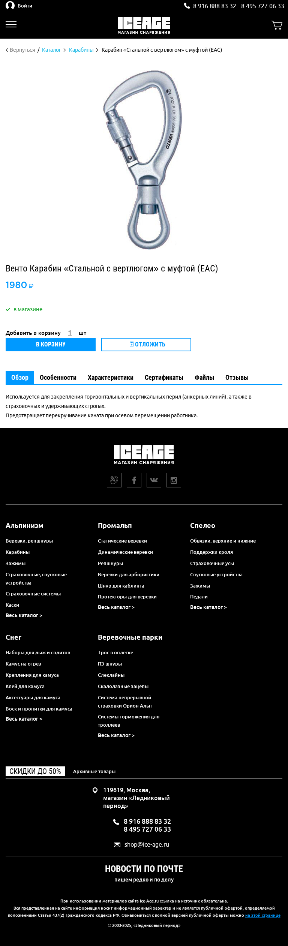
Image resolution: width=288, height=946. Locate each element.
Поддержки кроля (211, 552)
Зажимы (16, 563)
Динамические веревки (125, 552)
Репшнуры (110, 563)
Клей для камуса (25, 686)
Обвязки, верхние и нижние (223, 540)
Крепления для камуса (32, 675)
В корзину (51, 344)
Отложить (149, 344)
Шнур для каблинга (121, 585)
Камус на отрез (23, 663)
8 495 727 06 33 (262, 6)
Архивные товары (94, 771)
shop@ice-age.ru (146, 844)
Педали (199, 596)
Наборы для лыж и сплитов (38, 652)
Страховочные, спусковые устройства (36, 578)
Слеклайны (111, 675)
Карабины (18, 552)
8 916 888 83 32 (214, 6)
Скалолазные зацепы (123, 686)
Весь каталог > (24, 615)
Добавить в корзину (33, 333)
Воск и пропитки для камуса (39, 708)
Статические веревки (122, 540)
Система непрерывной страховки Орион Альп (125, 701)
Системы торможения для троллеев (128, 720)
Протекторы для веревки (127, 596)
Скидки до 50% (35, 771)
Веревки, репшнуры (29, 540)
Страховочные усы (212, 563)
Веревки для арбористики (128, 574)
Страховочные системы (33, 593)
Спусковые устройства (216, 574)
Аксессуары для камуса (33, 697)
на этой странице (262, 915)
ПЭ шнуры (110, 663)
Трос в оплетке (115, 652)
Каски (12, 604)
